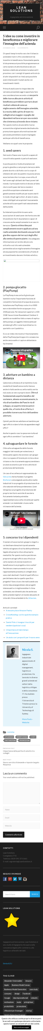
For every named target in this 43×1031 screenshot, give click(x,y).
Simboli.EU (7, 963)
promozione (25, 740)
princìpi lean (28, 1002)
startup (29, 1011)
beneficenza (22, 737)
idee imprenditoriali (20, 998)
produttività (8, 1006)
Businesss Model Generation (15, 989)
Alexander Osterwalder (13, 981)
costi (33, 737)
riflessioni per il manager (13, 1011)
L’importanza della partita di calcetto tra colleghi (19, 751)
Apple (6, 985)
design (17, 994)
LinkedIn (34, 998)
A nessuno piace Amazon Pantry (19, 610)
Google (7, 998)
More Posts (27, 719)
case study (34, 989)
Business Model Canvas (21, 985)
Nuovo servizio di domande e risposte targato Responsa (21, 762)
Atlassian (32, 598)
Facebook (26, 994)
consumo (7, 994)
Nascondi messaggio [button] (21, 1027)
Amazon (28, 981)
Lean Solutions (21, 9)
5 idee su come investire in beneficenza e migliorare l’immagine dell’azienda (21, 40)
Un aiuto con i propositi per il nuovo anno (23, 637)
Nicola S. (27, 649)
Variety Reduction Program (14, 1015)
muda (19, 1002)
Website (25, 722)
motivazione (10, 740)
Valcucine (7, 476)
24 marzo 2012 (9, 48)
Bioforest (7, 480)
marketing (10, 732)
